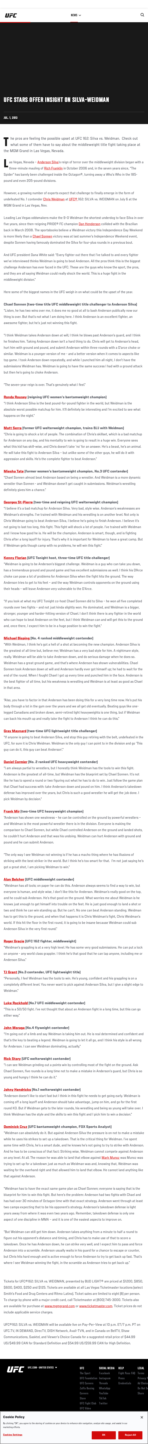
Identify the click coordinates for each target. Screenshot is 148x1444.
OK (103, 1435)
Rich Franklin (53, 168)
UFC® (73, 199)
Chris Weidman (54, 199)
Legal (141, 1368)
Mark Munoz (110, 1158)
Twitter (103, 1403)
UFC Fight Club (88, 1403)
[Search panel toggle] (142, 15)
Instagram (104, 1378)
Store (83, 1398)
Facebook (104, 1373)
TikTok (103, 1398)
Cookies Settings (12, 1435)
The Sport (85, 1373)
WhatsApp (104, 1388)
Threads (103, 1383)
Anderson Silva (48, 162)
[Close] (142, 1417)
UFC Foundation (88, 1378)
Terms (141, 1373)
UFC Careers (86, 1383)
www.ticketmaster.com (95, 1306)
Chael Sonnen (42, 236)
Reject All (130, 1435)
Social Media (106, 1368)
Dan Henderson (89, 224)
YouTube (103, 1393)
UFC (82, 1368)
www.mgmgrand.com (60, 1306)
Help (121, 1368)
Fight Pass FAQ (126, 1373)
